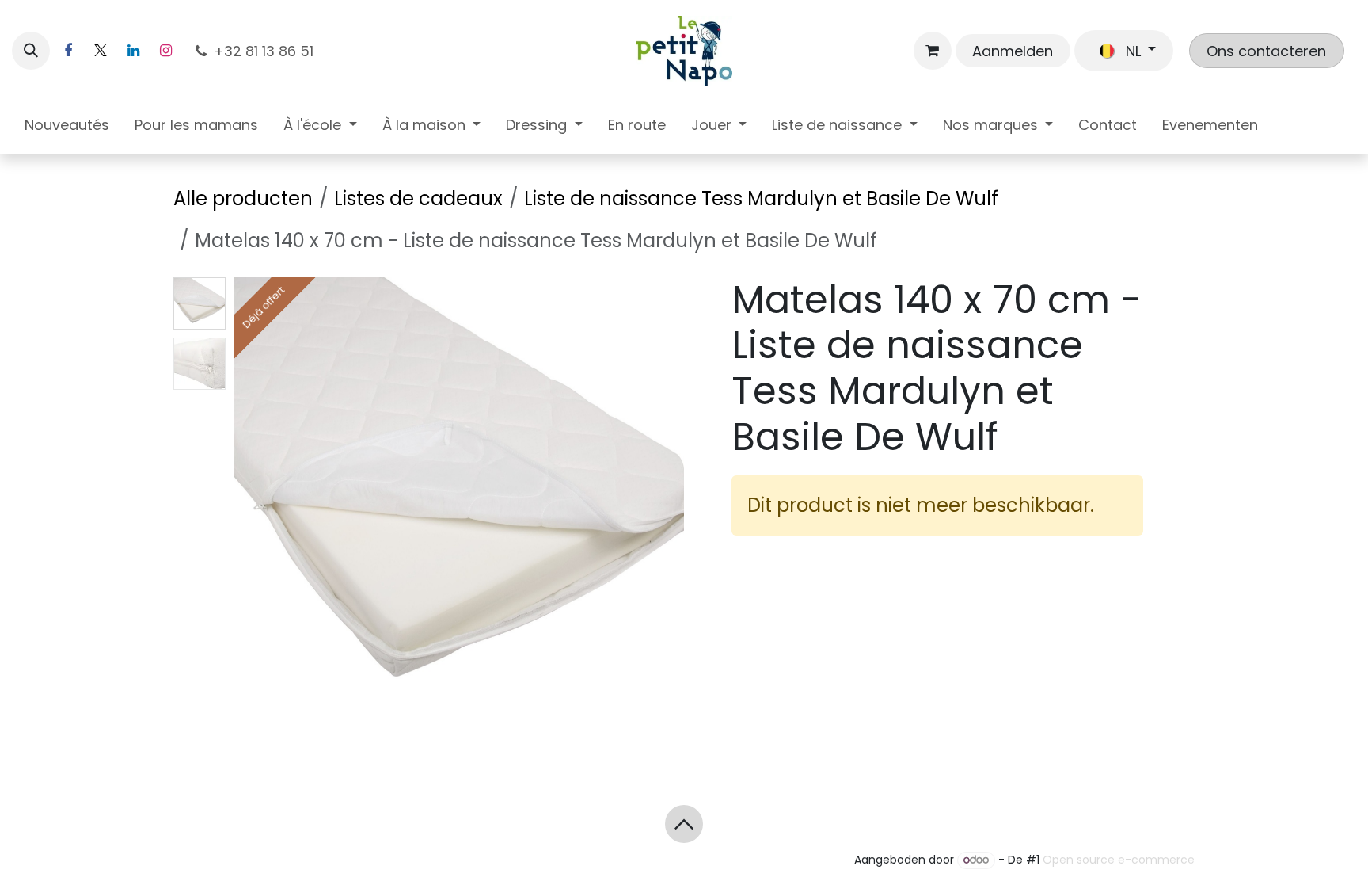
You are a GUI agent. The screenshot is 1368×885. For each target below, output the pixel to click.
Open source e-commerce (1119, 860)
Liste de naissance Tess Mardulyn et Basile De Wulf (761, 198)
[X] (100, 50)
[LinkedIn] (133, 50)
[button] (31, 51)
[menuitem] (67, 127)
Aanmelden (1012, 51)
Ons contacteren (1266, 51)
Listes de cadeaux (418, 198)
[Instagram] (165, 50)
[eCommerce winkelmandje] (933, 51)
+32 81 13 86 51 (265, 51)
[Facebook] (68, 50)
